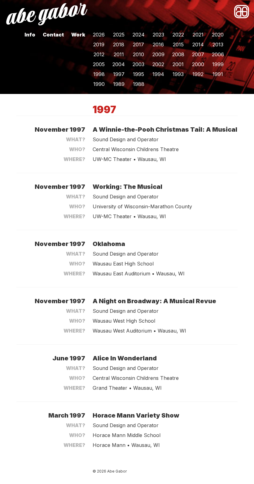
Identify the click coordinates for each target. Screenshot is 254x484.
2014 (198, 44)
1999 (218, 64)
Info (29, 35)
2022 (178, 35)
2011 (119, 54)
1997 (119, 74)
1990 (99, 84)
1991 (217, 74)
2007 (198, 54)
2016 (158, 44)
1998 (99, 74)
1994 (158, 74)
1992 (198, 74)
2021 (198, 35)
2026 (99, 35)
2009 (158, 54)
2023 (158, 35)
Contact (53, 35)
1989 (119, 84)
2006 (218, 54)
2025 (119, 35)
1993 (178, 74)
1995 (138, 74)
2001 (178, 64)
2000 (198, 64)
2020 (218, 35)
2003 (138, 64)
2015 (178, 44)
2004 (118, 64)
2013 (217, 44)
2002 (158, 64)
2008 (178, 54)
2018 (118, 44)
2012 (99, 54)
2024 (139, 35)
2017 (138, 44)
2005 (99, 64)
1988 (138, 84)
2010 (138, 54)
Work (78, 35)
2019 (98, 44)
